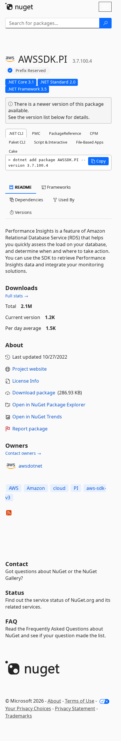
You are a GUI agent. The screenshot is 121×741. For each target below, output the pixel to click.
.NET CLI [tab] (16, 133)
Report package (30, 428)
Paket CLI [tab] (17, 142)
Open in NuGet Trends (37, 416)
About (54, 701)
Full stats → (16, 296)
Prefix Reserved (31, 70)
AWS (14, 488)
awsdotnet (30, 466)
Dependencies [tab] (28, 199)
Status (14, 593)
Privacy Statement (75, 708)
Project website (29, 369)
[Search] (105, 23)
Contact (16, 564)
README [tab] (23, 187)
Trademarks (18, 716)
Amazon (36, 488)
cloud (59, 488)
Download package (33, 392)
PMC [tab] (36, 133)
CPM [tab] (94, 133)
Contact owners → (23, 453)
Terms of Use (79, 701)
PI (76, 488)
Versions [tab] (23, 212)
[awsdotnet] (11, 466)
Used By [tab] (65, 199)
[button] (98, 161)
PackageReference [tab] (65, 133)
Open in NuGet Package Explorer (48, 404)
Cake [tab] (13, 151)
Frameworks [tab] (58, 187)
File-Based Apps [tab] (89, 142)
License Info (25, 381)
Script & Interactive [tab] (50, 142)
